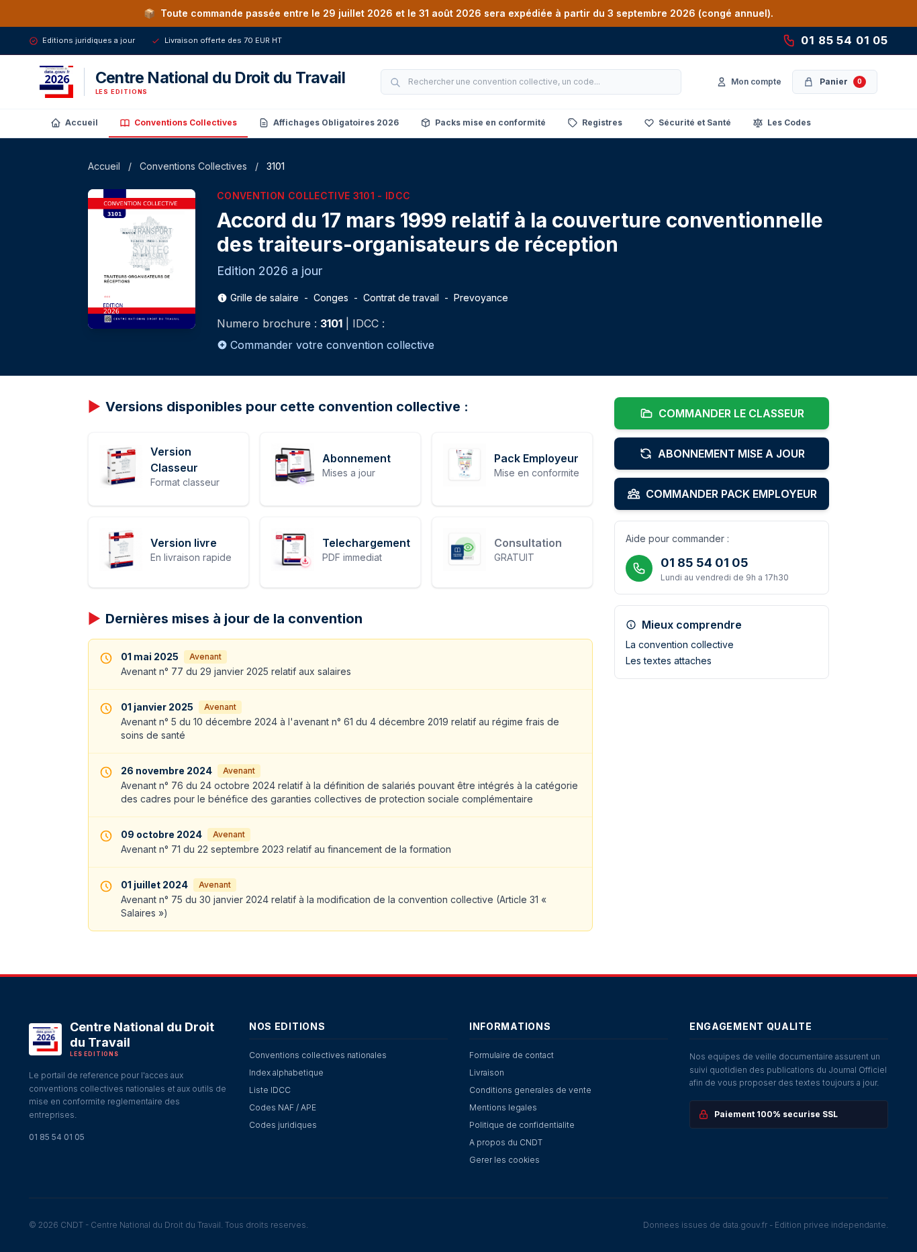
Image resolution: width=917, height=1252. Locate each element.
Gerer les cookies (504, 1160)
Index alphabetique (286, 1072)
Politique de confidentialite (522, 1125)
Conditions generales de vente (530, 1090)
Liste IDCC (270, 1090)
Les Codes (789, 122)
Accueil (81, 122)
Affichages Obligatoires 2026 (336, 122)
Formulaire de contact (511, 1055)
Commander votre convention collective (332, 345)
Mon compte (756, 81)
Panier (841, 81)
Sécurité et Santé (695, 122)
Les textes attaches (669, 660)
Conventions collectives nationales (318, 1055)
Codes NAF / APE (282, 1107)
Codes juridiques (283, 1125)
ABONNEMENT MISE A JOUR (731, 453)
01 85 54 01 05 (844, 40)
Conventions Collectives (185, 122)
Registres (602, 122)
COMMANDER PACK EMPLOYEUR (731, 494)
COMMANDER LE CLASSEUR (731, 413)
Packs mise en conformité (490, 122)
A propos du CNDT (505, 1142)
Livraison (486, 1072)
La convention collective (680, 644)
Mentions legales (503, 1107)
